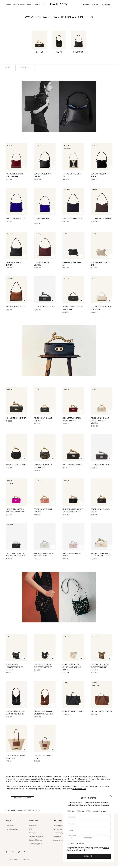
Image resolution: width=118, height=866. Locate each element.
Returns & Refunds (35, 840)
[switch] (69, 811)
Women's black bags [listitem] (22, 798)
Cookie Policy (57, 836)
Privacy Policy (82, 850)
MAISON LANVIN (38, 4)
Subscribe (88, 856)
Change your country (12, 829)
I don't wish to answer (99, 811)
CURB (29, 4)
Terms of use (57, 829)
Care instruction (34, 833)
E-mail (72, 843)
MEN (14, 4)
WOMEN (8, 4)
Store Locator (10, 825)
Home (7, 810)
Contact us (33, 825)
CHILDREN (21, 4)
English (26, 859)
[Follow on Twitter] (13, 852)
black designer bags (79, 789)
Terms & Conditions (59, 825)
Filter (7, 67)
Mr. (83, 811)
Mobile (81, 843)
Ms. (73, 811)
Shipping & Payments (36, 836)
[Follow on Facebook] (7, 852)
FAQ (30, 829)
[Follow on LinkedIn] (25, 852)
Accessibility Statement (61, 840)
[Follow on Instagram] (19, 852)
